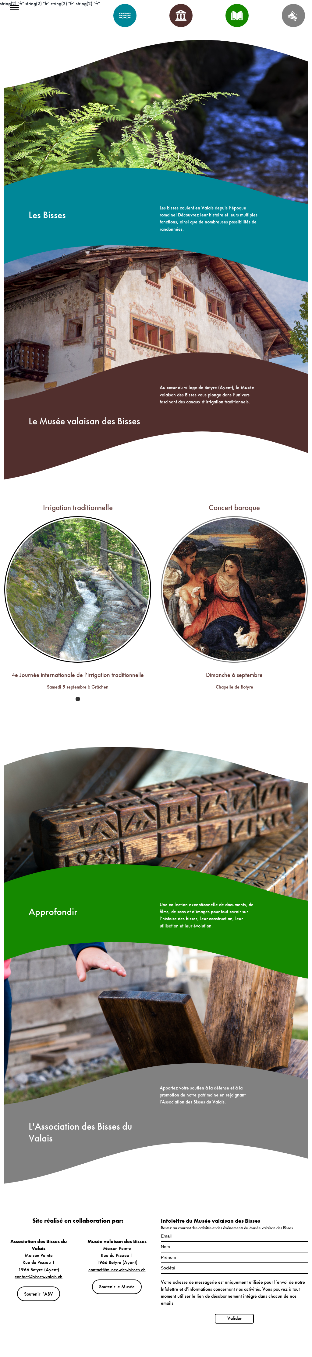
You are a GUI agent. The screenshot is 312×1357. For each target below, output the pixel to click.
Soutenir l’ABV (38, 1294)
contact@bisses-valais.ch (38, 1276)
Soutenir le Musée (117, 1286)
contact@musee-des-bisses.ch (117, 1269)
